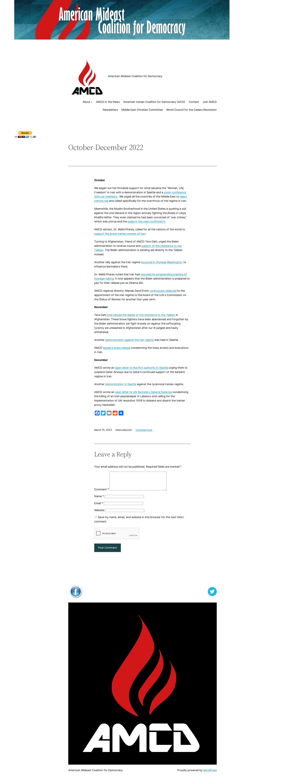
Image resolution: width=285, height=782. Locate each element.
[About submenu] (91, 102)
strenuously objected (163, 290)
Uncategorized (144, 429)
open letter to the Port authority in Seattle (141, 367)
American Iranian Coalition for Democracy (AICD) (154, 101)
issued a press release (116, 347)
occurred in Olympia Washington (161, 262)
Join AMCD (210, 101)
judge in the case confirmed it (146, 221)
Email (98, 503)
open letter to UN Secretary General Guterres (143, 392)
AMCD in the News (108, 101)
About (86, 101)
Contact (194, 101)
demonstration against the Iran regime (129, 339)
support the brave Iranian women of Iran (119, 233)
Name (99, 496)
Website (99, 510)
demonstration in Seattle (120, 384)
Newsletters (110, 109)
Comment (101, 489)
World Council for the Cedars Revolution (191, 109)
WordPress (210, 770)
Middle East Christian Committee (142, 109)
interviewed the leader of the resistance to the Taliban (141, 314)
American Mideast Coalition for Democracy (135, 76)
